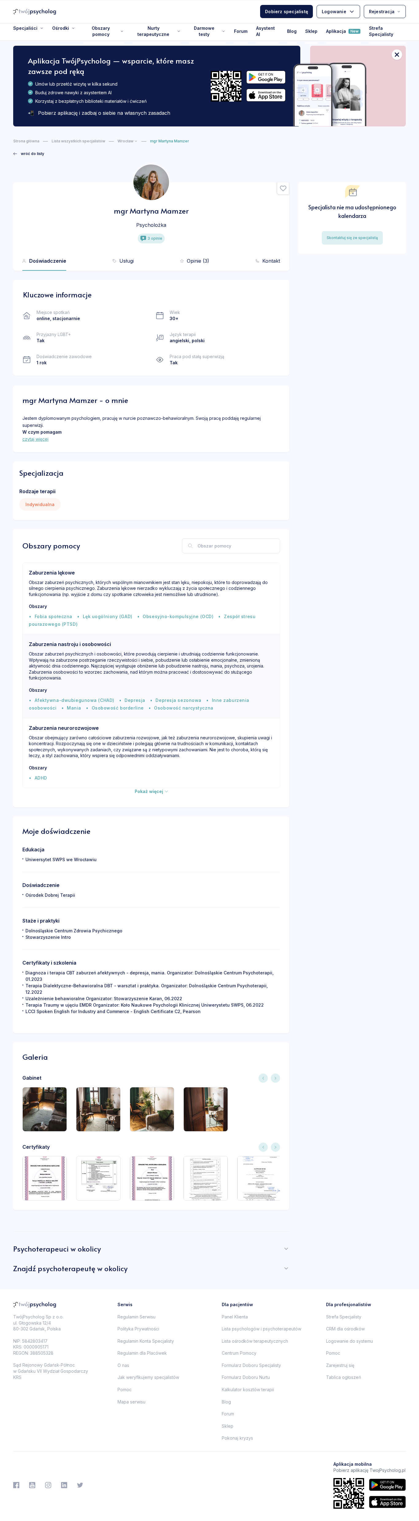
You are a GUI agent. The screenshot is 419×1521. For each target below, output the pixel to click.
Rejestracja (381, 11)
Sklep (311, 31)
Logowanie (334, 11)
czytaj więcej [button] (35, 439)
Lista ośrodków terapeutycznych (255, 1341)
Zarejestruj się (340, 1365)
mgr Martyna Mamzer (169, 141)
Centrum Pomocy (239, 1353)
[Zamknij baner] (397, 54)
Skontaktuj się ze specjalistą (352, 237)
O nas (123, 1365)
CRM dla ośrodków (345, 1328)
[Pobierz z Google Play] (266, 77)
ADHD (41, 777)
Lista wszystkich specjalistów (78, 141)
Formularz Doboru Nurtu (246, 1377)
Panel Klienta (235, 1316)
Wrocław (125, 141)
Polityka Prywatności (138, 1328)
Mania (74, 707)
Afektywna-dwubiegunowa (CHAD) (74, 700)
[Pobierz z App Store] (266, 95)
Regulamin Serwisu (136, 1316)
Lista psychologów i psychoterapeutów (261, 1328)
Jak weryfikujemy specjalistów (148, 1377)
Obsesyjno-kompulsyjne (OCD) (178, 616)
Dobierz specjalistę (286, 11)
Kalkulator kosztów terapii (248, 1389)
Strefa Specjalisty (381, 31)
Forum (241, 31)
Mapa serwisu (131, 1401)
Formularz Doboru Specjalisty (251, 1365)
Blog (292, 31)
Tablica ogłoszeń (343, 1377)
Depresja (135, 700)
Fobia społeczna (53, 616)
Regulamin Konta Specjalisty (145, 1341)
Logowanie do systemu (349, 1341)
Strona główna (26, 141)
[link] (28, 154)
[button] (283, 188)
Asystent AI (265, 31)
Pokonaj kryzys (237, 1438)
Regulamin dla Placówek (142, 1353)
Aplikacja (342, 31)
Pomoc (124, 1389)
